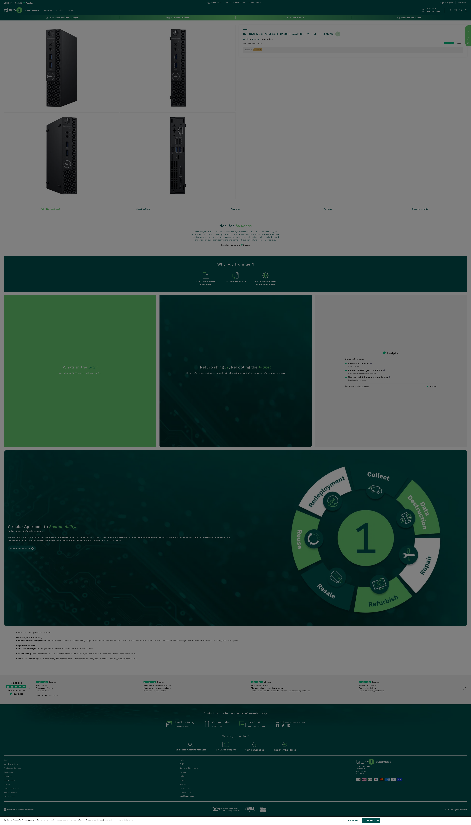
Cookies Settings (352, 820)
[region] (235, 820)
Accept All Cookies (371, 820)
